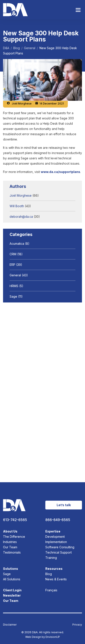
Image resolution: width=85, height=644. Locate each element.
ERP (12, 264)
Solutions (10, 568)
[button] (78, 9)
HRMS (14, 286)
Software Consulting (59, 547)
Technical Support (58, 552)
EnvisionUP (53, 637)
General (15, 275)
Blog (48, 574)
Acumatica (17, 243)
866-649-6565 (57, 520)
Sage (13, 296)
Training (51, 557)
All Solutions (11, 579)
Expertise (52, 531)
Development (55, 536)
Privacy (77, 624)
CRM (13, 254)
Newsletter (12, 595)
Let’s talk (64, 505)
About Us (10, 531)
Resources (54, 568)
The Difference (14, 536)
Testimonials (12, 552)
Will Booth (17, 206)
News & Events (56, 579)
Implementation (56, 542)
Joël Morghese (22, 103)
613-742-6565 (15, 520)
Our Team (10, 547)
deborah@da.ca (21, 216)
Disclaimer (10, 624)
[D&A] (15, 9)
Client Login (12, 590)
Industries (10, 542)
